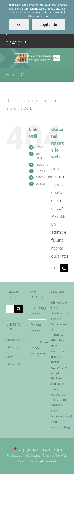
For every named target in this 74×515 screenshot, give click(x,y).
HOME (39, 147)
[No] (69, 17)
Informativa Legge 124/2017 (37, 348)
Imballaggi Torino (37, 311)
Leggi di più (48, 25)
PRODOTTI (41, 164)
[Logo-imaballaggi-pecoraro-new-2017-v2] (37, 55)
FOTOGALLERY (44, 177)
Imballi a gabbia (14, 343)
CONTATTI (41, 183)
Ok (19, 25)
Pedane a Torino (14, 360)
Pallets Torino (36, 328)
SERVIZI (40, 170)
